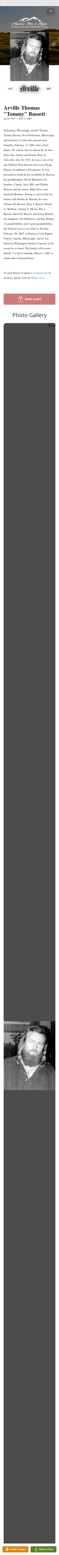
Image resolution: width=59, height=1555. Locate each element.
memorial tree (40, 273)
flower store (37, 277)
